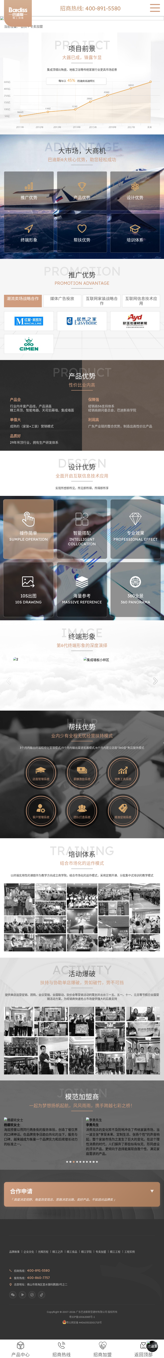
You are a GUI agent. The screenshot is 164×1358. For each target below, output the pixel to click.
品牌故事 (14, 1251)
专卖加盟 (36, 26)
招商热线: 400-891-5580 (90, 8)
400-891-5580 (38, 1270)
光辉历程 (43, 1251)
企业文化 (29, 1251)
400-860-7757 (38, 1278)
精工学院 (86, 1251)
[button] (8, 680)
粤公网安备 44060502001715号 (84, 1322)
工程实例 (129, 1251)
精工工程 (115, 1251)
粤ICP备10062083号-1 (82, 1316)
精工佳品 (72, 1251)
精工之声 (57, 1251)
